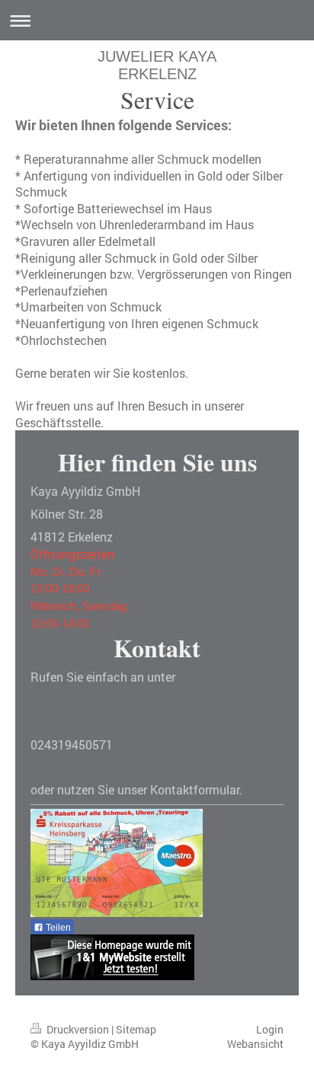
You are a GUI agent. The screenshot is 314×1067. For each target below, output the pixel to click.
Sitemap (136, 1029)
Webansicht (255, 1044)
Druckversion (77, 1029)
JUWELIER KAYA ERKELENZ (157, 65)
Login (270, 1029)
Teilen (57, 927)
